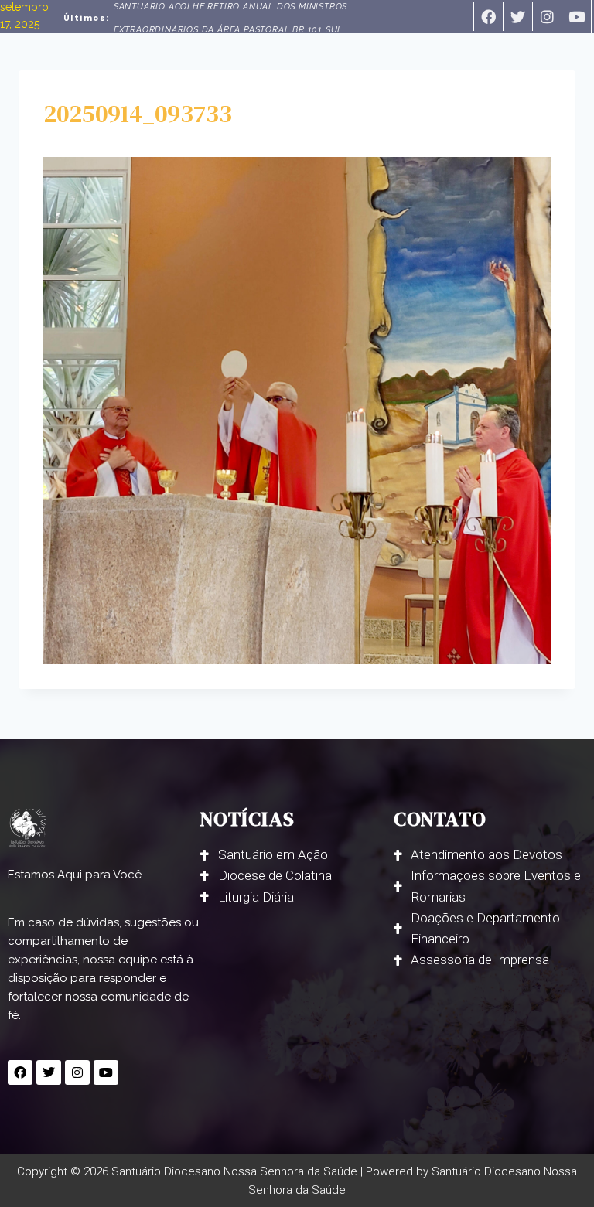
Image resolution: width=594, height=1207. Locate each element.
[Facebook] (488, 16)
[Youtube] (576, 16)
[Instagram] (547, 16)
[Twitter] (517, 16)
